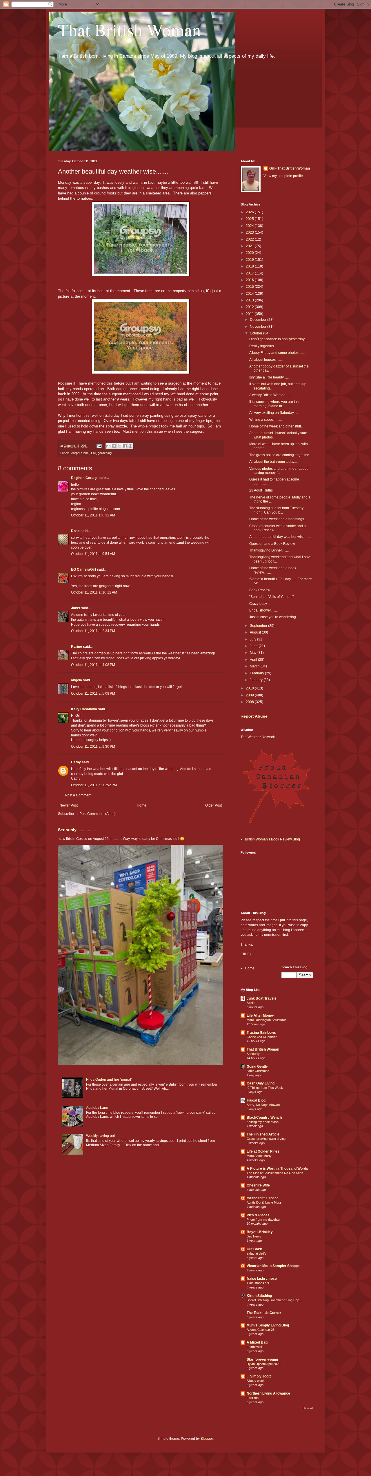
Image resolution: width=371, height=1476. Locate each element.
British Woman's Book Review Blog (272, 839)
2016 (250, 280)
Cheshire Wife (258, 1185)
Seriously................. (77, 829)
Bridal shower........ (263, 610)
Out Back (254, 1249)
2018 (250, 266)
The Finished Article (263, 1134)
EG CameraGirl (83, 569)
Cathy (76, 762)
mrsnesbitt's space (263, 1198)
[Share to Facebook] (125, 446)
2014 (250, 294)
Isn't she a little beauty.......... (270, 377)
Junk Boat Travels (262, 998)
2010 (250, 688)
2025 (250, 219)
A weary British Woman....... (270, 395)
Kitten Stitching (259, 1296)
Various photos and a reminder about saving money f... (278, 471)
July (253, 639)
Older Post (213, 805)
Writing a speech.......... (266, 420)
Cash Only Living (260, 1083)
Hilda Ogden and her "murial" (109, 1080)
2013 (250, 300)
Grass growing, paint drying (266, 1138)
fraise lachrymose (262, 1279)
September (259, 626)
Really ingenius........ (265, 346)
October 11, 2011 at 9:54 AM (93, 554)
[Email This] (108, 446)
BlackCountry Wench (264, 1117)
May (253, 653)
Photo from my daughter (264, 1219)
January (256, 680)
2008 (250, 702)
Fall (93, 453)
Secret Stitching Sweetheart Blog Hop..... (275, 1300)
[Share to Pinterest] (130, 446)
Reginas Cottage (85, 478)
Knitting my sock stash (263, 1122)
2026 (250, 212)
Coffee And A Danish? (262, 1037)
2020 (250, 253)
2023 (250, 232)
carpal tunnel (80, 453)
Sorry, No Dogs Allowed (263, 1104)
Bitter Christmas (258, 1071)
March (255, 666)
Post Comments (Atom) (97, 814)
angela (76, 680)
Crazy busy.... (259, 604)
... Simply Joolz (259, 1376)
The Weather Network (258, 737)
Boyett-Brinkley (260, 1232)
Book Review (259, 590)
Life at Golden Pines (263, 1151)
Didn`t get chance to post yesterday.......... (281, 339)
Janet (75, 608)
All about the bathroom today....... (274, 462)
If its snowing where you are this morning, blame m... (274, 404)
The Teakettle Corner (264, 1313)
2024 (250, 226)
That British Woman (129, 29)
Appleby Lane (97, 1108)
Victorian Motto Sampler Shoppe (273, 1266)
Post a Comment (78, 795)
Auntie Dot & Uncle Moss (264, 1202)
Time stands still (258, 1283)
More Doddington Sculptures (267, 1020)
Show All (308, 1408)
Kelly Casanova (84, 709)
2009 (250, 695)
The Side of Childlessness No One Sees (275, 1173)
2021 (250, 246)
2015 (250, 287)
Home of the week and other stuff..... (277, 426)
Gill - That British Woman (289, 168)
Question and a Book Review (272, 544)
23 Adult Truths (261, 490)
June (254, 646)
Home (141, 805)
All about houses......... (266, 360)
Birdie (250, 1002)
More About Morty (259, 1155)
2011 (250, 314)
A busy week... (257, 1380)
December (258, 320)
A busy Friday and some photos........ (277, 353)
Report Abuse (254, 716)
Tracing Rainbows (261, 1033)
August (256, 632)
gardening (105, 453)
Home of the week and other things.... (278, 519)
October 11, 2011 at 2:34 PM (93, 631)
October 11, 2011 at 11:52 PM (94, 785)
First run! (253, 1397)
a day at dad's (256, 1253)
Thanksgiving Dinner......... (269, 550)
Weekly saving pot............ (105, 1136)
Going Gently (257, 1066)
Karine (76, 647)
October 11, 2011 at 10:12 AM (94, 592)
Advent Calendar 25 (260, 1329)
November (258, 327)
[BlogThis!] (114, 446)
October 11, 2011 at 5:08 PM (93, 693)
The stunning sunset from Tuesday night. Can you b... (276, 510)
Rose (75, 531)
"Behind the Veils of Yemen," (271, 597)
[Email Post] (99, 445)
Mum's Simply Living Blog (268, 1325)
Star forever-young (262, 1359)
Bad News (254, 1236)
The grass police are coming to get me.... (281, 455)
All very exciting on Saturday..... (273, 413)
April (254, 660)
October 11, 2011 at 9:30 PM (93, 747)
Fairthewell (254, 1346)
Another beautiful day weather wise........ (280, 537)
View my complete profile (283, 176)
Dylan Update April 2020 (263, 1364)
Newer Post (68, 805)
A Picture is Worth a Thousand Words (277, 1168)
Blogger (207, 1439)
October (256, 333)
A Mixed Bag (257, 1342)
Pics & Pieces (258, 1215)
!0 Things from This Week (265, 1087)
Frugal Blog (256, 1100)
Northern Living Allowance (268, 1393)
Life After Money (260, 1015)
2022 (250, 239)
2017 (250, 273)
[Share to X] (119, 446)
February (257, 673)
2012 (250, 307)
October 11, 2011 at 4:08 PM (93, 665)
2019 (250, 260)
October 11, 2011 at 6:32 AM (93, 515)
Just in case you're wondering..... (274, 617)
